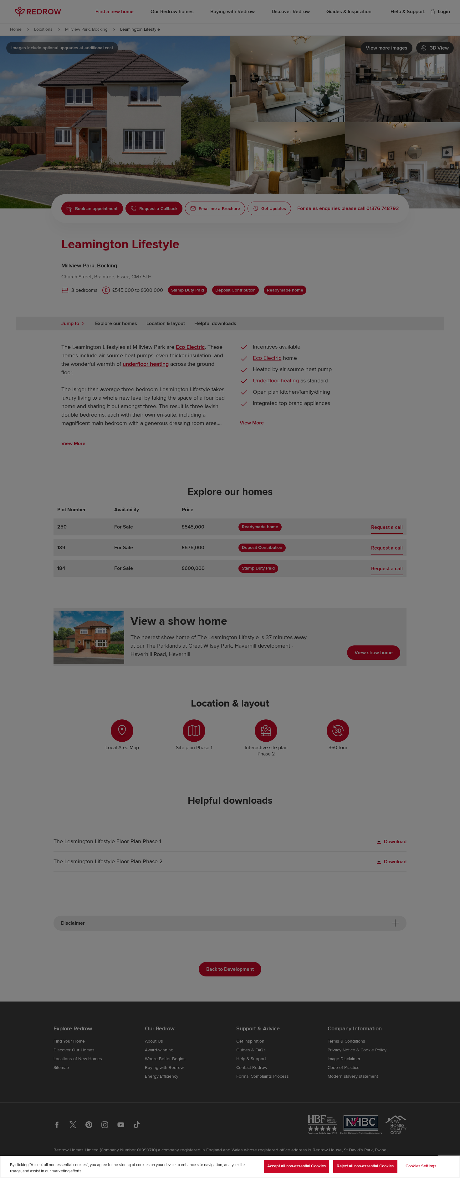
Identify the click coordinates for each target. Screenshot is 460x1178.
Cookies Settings (421, 1166)
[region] (230, 1167)
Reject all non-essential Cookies (365, 1166)
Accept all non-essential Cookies (296, 1166)
